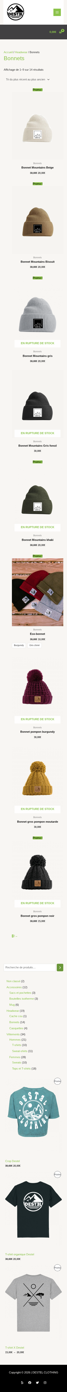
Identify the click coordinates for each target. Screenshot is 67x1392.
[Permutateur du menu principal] (57, 12)
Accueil (8, 52)
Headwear (21, 52)
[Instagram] (45, 1382)
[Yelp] (22, 1382)
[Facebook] (29, 1382)
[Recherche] (60, 967)
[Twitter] (37, 1382)
